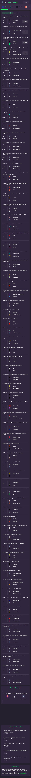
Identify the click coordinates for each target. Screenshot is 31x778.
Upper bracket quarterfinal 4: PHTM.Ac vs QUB (14, 347)
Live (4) (16, 13)
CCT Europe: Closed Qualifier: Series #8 (10, 232)
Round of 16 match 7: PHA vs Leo (16, 452)
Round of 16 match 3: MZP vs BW (13, 309)
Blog (26, 2)
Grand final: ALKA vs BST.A (16, 588)
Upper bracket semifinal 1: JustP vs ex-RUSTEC (15, 507)
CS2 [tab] (5, 7)
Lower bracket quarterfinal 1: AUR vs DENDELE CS (18, 251)
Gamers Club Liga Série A (7, 588)
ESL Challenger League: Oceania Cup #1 (10, 260)
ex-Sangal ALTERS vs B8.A (15, 570)
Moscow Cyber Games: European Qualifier (10, 281)
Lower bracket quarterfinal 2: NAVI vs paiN (17, 470)
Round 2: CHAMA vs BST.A (17, 163)
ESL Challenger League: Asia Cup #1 (9, 401)
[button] (25, 21)
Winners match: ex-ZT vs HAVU (22, 489)
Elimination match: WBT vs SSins (23, 232)
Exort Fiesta (5, 309)
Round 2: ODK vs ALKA (17, 383)
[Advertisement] (15, 714)
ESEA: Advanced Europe (7, 516)
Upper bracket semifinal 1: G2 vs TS (16, 365)
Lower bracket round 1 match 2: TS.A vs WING (15, 392)
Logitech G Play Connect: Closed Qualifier (10, 356)
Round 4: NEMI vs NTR (22, 498)
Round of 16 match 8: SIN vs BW (16, 534)
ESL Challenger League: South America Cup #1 (11, 16)
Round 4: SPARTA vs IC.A (15, 443)
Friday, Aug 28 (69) (8, 13)
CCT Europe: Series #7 (6, 214)
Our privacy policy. (23, 773)
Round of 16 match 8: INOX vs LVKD (13, 461)
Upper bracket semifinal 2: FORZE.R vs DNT (15, 615)
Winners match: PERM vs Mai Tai (22, 597)
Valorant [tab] (20, 7)
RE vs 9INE (19, 480)
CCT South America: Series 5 (8, 163)
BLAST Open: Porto (6, 251)
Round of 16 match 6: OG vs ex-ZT (17, 327)
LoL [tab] (12, 7)
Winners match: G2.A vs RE (22, 525)
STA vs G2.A (20, 356)
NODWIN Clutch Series (7, 242)
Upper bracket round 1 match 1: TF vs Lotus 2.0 (20, 645)
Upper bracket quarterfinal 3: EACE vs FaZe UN (14, 223)
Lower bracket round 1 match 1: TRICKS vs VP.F (15, 300)
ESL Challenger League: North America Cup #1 (11, 172)
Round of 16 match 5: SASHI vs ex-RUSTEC (18, 214)
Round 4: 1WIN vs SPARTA (22, 281)
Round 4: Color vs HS (14, 318)
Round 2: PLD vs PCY (16, 606)
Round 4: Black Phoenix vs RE (23, 374)
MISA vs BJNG (13, 516)
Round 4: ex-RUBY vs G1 (15, 242)
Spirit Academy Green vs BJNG (16, 579)
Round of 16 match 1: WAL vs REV (13, 561)
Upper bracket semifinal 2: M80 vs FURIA (17, 552)
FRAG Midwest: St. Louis (7, 58)
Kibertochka (5, 300)
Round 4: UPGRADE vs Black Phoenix (17, 543)
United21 (4, 223)
